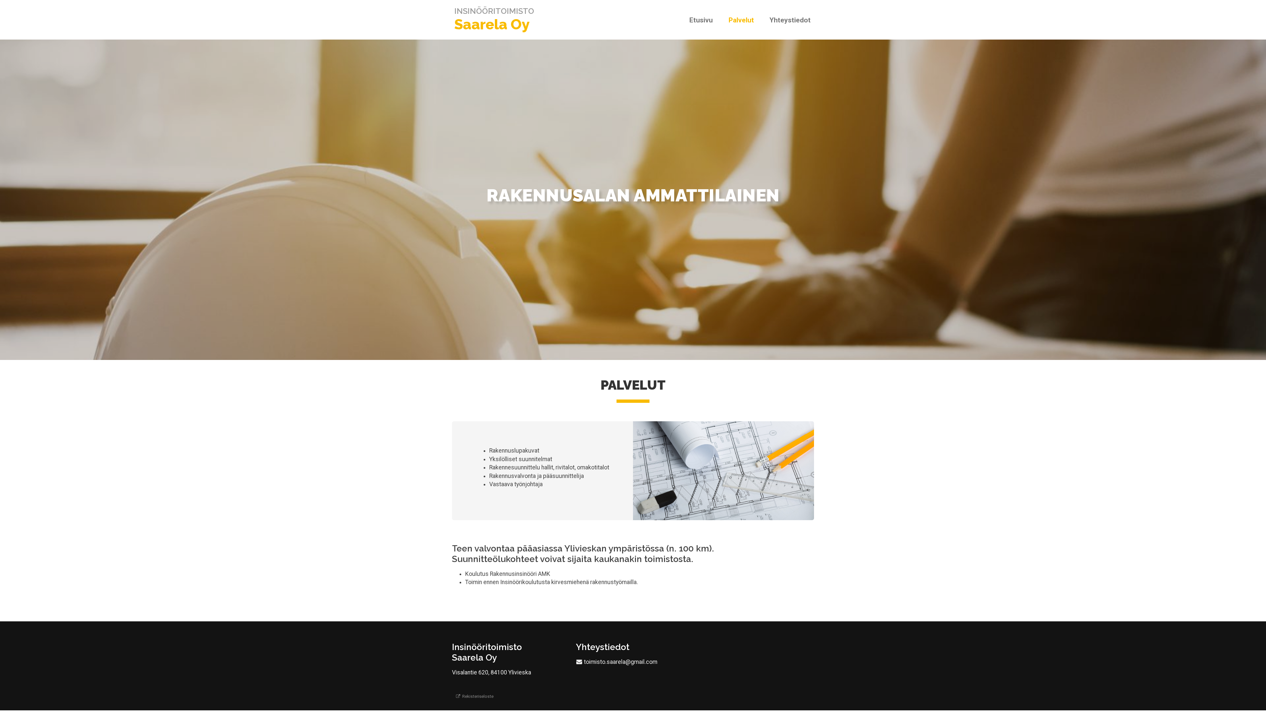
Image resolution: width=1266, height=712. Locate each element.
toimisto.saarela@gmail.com (620, 662)
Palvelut (741, 20)
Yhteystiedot (790, 20)
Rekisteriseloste (477, 696)
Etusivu (701, 20)
